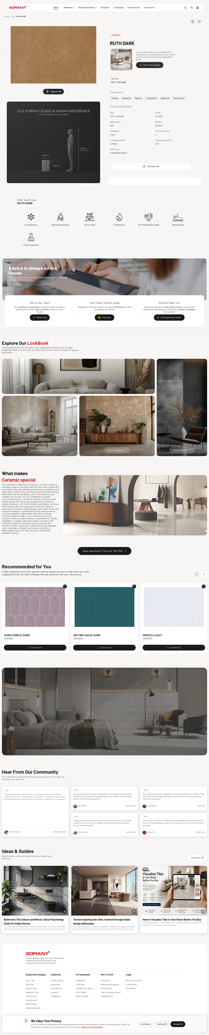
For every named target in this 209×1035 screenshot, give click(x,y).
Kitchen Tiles (31, 988)
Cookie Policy (131, 984)
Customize (145, 1024)
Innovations (55, 984)
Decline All (161, 1024)
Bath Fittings (31, 1004)
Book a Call (41, 317)
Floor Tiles (30, 981)
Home (7, 16)
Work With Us (56, 988)
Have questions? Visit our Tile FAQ (102, 551)
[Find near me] (191, 7)
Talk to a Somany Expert (111, 992)
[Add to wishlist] (65, 586)
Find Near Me (153, 166)
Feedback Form (107, 996)
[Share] (192, 21)
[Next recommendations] (204, 574)
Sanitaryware (31, 1000)
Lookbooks (80, 981)
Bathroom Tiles (32, 992)
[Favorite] (199, 21)
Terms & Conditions (134, 981)
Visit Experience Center (170, 317)
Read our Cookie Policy (92, 1027)
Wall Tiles (30, 984)
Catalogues (55, 996)
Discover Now (20, 689)
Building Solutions (33, 1008)
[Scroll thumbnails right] (100, 55)
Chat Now (106, 317)
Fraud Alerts (131, 988)
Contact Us (105, 981)
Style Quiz (80, 984)
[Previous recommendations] (197, 574)
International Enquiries (110, 984)
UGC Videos (81, 992)
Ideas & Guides (82, 996)
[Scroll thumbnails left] (7, 55)
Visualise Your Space (84, 988)
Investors (54, 992)
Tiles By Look (31, 996)
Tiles (13, 16)
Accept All (178, 1024)
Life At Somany (57, 981)
